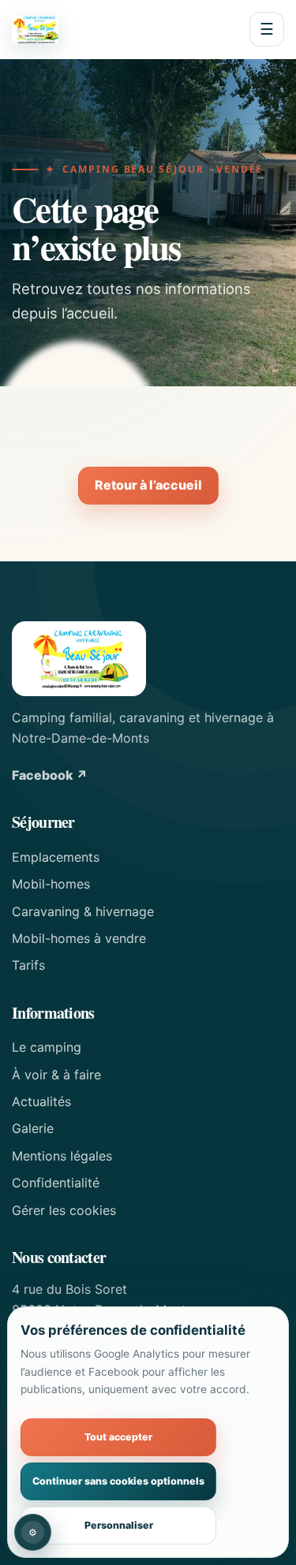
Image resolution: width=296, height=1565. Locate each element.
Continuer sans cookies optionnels (118, 1481)
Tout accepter (118, 1437)
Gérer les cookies (64, 1210)
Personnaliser (118, 1525)
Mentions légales (62, 1156)
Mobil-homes (51, 884)
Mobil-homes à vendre (79, 938)
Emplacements (55, 857)
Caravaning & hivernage (83, 911)
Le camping (46, 1047)
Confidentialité (55, 1183)
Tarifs (28, 965)
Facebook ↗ (50, 775)
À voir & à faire (56, 1074)
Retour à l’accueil (148, 485)
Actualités (41, 1101)
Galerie (33, 1128)
